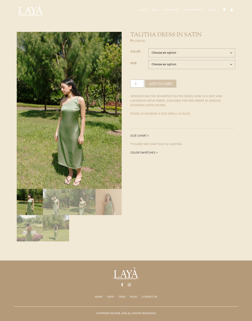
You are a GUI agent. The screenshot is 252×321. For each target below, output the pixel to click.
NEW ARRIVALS (193, 9)
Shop (143, 9)
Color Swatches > (144, 152)
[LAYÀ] (30, 10)
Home (98, 296)
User (231, 9)
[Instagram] (129, 285)
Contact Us (149, 296)
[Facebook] (122, 285)
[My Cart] (224, 10)
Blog (211, 9)
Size (133, 63)
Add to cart (160, 84)
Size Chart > (139, 135)
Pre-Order (171, 9)
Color (135, 51)
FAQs (155, 9)
